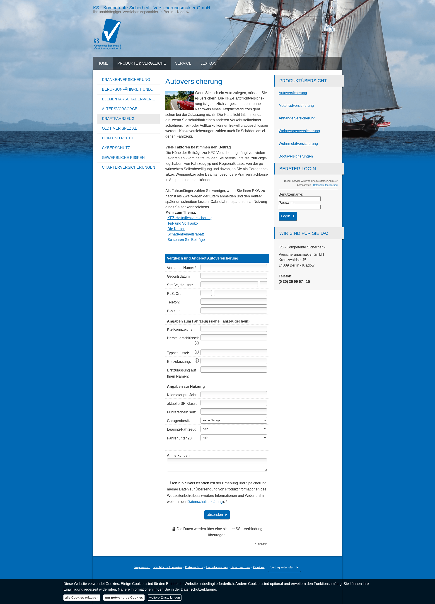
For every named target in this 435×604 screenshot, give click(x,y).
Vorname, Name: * (181, 268)
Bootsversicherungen (296, 156)
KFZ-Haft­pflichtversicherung (190, 218)
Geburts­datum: (179, 276)
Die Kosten (176, 229)
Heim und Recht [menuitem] (118, 138)
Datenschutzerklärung (325, 185)
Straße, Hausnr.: (180, 285)
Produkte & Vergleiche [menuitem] (141, 63)
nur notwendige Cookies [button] (124, 597)
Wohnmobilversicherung (298, 144)
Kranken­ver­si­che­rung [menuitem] (126, 80)
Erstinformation (217, 567)
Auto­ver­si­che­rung (293, 93)
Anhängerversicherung (297, 118)
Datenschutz (194, 567)
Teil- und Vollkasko (182, 223)
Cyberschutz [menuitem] (116, 148)
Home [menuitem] (102, 63)
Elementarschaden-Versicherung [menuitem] (131, 99)
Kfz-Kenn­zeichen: (181, 329)
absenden (215, 515)
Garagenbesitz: (179, 421)
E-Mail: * (174, 311)
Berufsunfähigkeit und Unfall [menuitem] (131, 89)
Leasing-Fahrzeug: (182, 429)
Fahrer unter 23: (180, 438)
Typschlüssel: (178, 353)
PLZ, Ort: (174, 294)
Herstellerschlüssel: (183, 338)
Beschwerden (240, 567)
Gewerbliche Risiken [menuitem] (123, 158)
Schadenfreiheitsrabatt (185, 234)
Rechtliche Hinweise (167, 567)
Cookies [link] (259, 567)
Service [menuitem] (183, 63)
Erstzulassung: (179, 362)
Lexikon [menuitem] (208, 63)
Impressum (142, 567)
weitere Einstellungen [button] (164, 597)
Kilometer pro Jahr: (182, 395)
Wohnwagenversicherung (299, 131)
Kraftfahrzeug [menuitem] (118, 119)
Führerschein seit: (181, 412)
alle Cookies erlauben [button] (82, 597)
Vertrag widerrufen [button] (282, 567)
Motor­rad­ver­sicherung (296, 105)
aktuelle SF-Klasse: (182, 403)
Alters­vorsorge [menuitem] (119, 109)
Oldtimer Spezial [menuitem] (119, 128)
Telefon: (173, 302)
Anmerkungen (178, 455)
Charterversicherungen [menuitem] (128, 167)
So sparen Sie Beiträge (186, 240)
